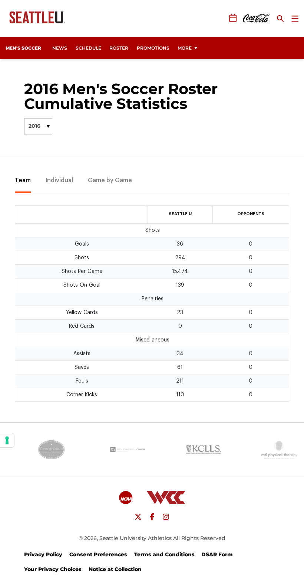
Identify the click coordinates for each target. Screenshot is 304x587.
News (59, 48)
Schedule (88, 48)
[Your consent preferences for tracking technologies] (7, 440)
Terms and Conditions (164, 554)
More (185, 48)
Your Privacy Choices (53, 569)
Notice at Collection (115, 569)
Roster (118, 48)
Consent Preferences (98, 554)
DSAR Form (217, 554)
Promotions (153, 48)
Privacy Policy (43, 554)
